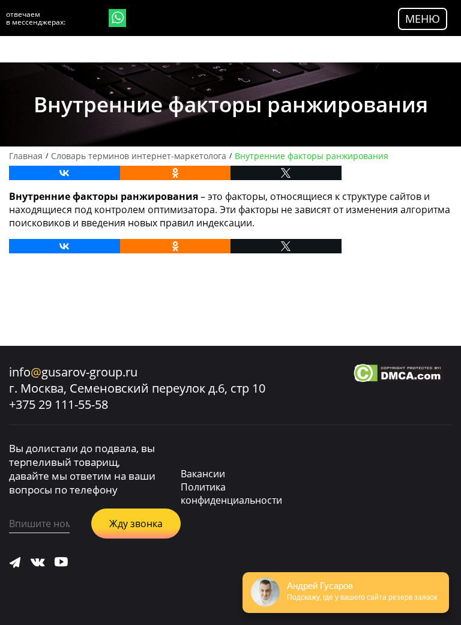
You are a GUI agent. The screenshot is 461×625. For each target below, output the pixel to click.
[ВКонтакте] (64, 173)
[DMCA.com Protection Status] (398, 374)
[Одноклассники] (175, 173)
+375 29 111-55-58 (58, 404)
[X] (286, 173)
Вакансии (203, 473)
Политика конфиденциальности (231, 493)
